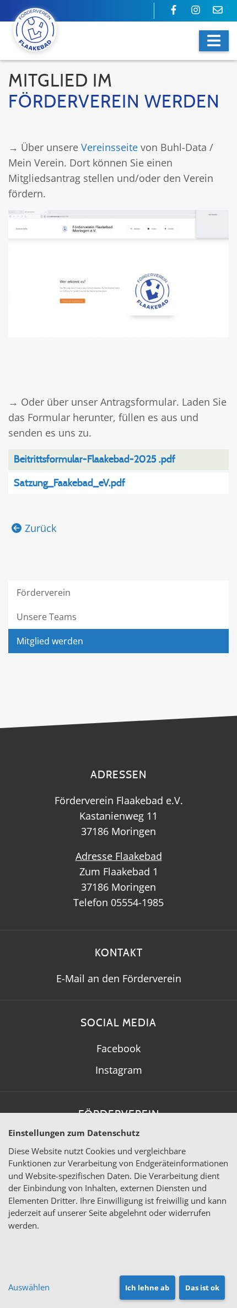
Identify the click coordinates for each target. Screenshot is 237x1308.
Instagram (118, 1069)
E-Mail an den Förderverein (118, 978)
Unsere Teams (47, 617)
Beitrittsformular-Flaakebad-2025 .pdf (94, 460)
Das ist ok (202, 1288)
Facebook (118, 1048)
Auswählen (29, 1287)
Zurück (40, 528)
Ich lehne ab (147, 1288)
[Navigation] (214, 40)
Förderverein (44, 592)
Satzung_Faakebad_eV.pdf (69, 483)
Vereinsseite (109, 147)
